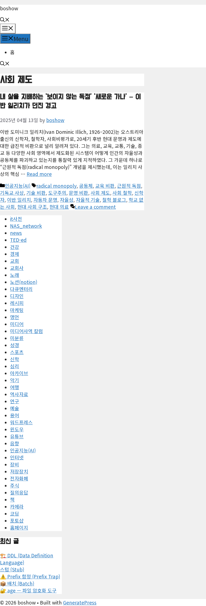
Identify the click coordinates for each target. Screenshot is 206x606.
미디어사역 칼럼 (26, 331)
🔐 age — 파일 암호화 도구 (28, 590)
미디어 (17, 324)
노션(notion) (23, 281)
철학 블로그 (114, 199)
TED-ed (18, 239)
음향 (14, 443)
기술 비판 (36, 192)
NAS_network (26, 225)
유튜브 (17, 436)
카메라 (17, 506)
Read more (39, 173)
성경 (14, 345)
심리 (14, 366)
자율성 (66, 199)
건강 (14, 246)
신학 (14, 359)
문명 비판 (78, 192)
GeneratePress (79, 602)
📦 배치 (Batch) (17, 583)
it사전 (16, 218)
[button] (5, 20)
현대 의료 (59, 206)
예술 (14, 408)
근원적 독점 (129, 185)
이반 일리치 (19, 199)
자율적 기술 (88, 199)
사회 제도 (100, 192)
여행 (14, 387)
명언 (14, 317)
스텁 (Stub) (12, 569)
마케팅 (17, 310)
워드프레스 (21, 422)
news (16, 232)
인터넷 (17, 457)
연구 (14, 401)
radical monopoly (56, 185)
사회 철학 (122, 192)
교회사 (17, 267)
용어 (14, 415)
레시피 (17, 303)
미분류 (17, 338)
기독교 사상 (12, 192)
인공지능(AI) (17, 185)
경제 (14, 253)
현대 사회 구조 (32, 206)
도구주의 (57, 192)
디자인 (17, 295)
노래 (14, 274)
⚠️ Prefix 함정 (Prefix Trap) (30, 576)
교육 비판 (105, 185)
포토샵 (17, 520)
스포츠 (17, 352)
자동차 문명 (45, 199)
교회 (14, 260)
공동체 (86, 185)
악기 (14, 380)
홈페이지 (19, 527)
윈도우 (17, 429)
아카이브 (19, 373)
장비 (14, 464)
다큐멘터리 (21, 288)
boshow (9, 8)
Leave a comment (95, 206)
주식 (14, 485)
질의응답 (19, 492)
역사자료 (19, 394)
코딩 (14, 513)
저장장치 (19, 471)
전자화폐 (19, 478)
